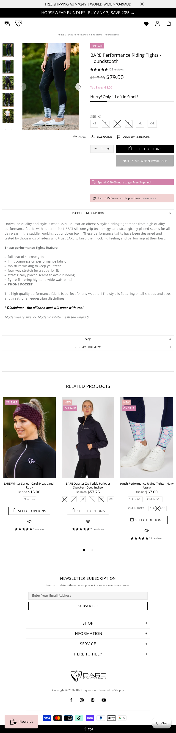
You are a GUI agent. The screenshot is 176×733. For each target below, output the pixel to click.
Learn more (148, 198)
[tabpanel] (29, 467)
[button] (99, 69)
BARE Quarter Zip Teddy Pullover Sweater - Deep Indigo (88, 485)
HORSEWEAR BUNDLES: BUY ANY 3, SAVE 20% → (88, 12)
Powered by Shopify (111, 690)
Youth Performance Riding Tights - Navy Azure (147, 485)
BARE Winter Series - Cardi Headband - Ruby (29, 485)
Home (61, 34)
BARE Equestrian (18, 23)
